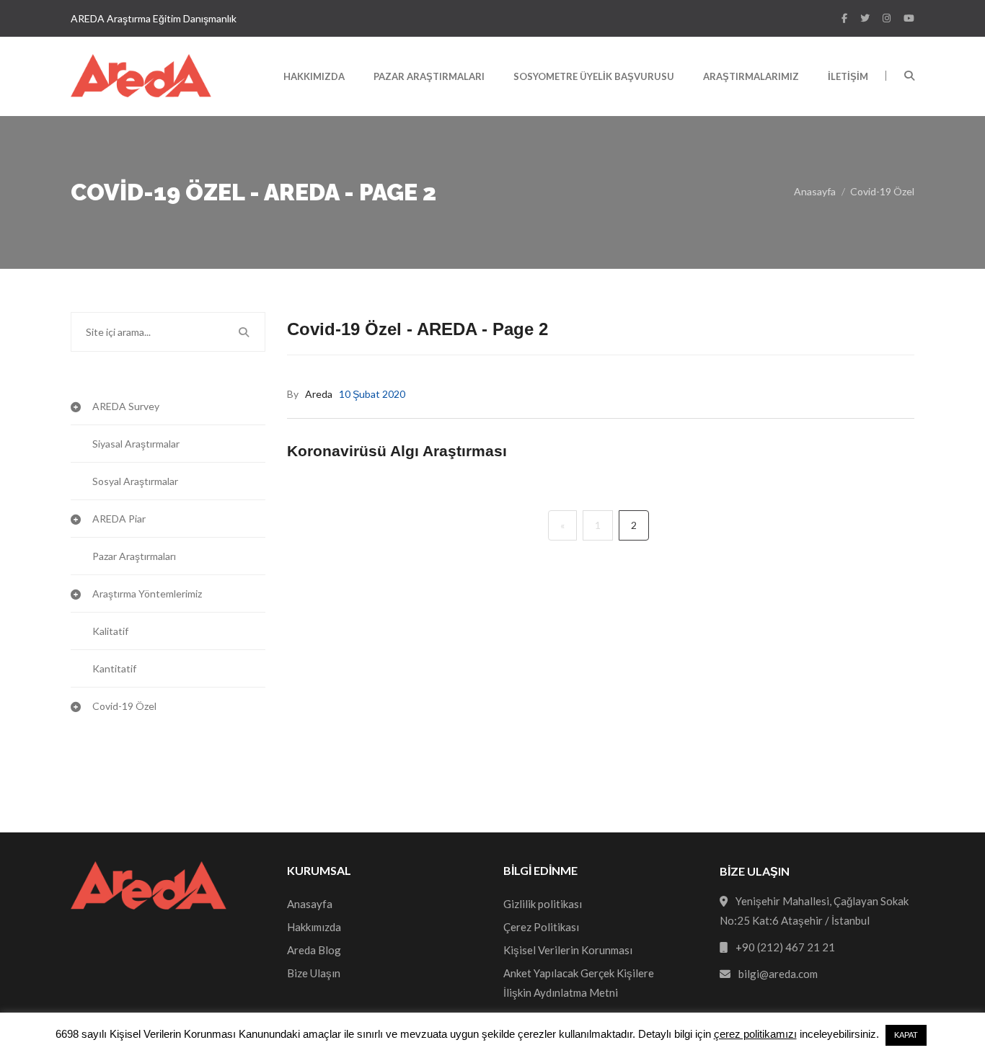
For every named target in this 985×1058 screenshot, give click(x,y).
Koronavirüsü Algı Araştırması (397, 451)
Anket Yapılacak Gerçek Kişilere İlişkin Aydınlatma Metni (578, 982)
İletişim (848, 76)
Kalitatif (110, 631)
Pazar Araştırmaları (429, 76)
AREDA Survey (125, 406)
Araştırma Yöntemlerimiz (147, 593)
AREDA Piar (119, 518)
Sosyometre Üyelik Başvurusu (593, 76)
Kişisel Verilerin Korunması (567, 949)
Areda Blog (314, 949)
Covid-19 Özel (882, 191)
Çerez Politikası (541, 926)
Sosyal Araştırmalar (135, 481)
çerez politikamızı (755, 1034)
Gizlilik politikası (542, 903)
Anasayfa (815, 191)
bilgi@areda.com (778, 973)
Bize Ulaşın (313, 972)
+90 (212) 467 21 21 (785, 947)
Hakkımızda (314, 76)
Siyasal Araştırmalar (136, 443)
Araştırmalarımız (751, 76)
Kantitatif (114, 668)
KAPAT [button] (906, 1035)
